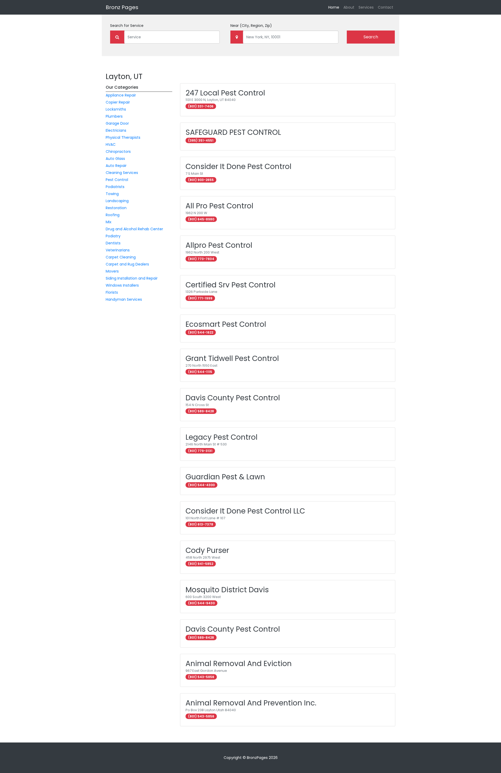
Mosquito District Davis (227, 590)
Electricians (116, 130)
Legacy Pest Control (222, 437)
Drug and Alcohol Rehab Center (134, 229)
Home (334, 7)
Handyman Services (124, 299)
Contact (385, 7)
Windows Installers (122, 285)
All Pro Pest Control (219, 206)
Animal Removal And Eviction (239, 664)
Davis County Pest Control (233, 398)
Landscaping (117, 200)
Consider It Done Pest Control (238, 166)
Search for (127, 25)
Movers (112, 271)
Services (366, 7)
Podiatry (113, 236)
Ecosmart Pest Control (226, 324)
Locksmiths (116, 109)
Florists (112, 292)
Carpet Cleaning (121, 257)
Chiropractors (118, 151)
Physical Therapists (123, 137)
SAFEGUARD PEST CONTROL (233, 132)
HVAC (111, 144)
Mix (108, 222)
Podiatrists (115, 186)
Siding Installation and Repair (132, 278)
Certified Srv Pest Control (231, 285)
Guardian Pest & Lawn (225, 477)
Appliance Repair (121, 95)
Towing (112, 193)
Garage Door (117, 123)
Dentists (113, 243)
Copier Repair (118, 102)
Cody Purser (207, 550)
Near (251, 25)
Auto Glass (115, 158)
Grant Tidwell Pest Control (232, 358)
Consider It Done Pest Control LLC (245, 511)
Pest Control (117, 179)
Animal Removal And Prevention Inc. (251, 703)
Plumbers (114, 116)
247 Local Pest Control (225, 93)
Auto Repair (116, 165)
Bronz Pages (122, 7)
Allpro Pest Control (219, 245)
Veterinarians (118, 250)
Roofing (113, 215)
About (348, 7)
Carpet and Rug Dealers (127, 264)
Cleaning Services (122, 172)
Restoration (116, 207)
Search (370, 37)
